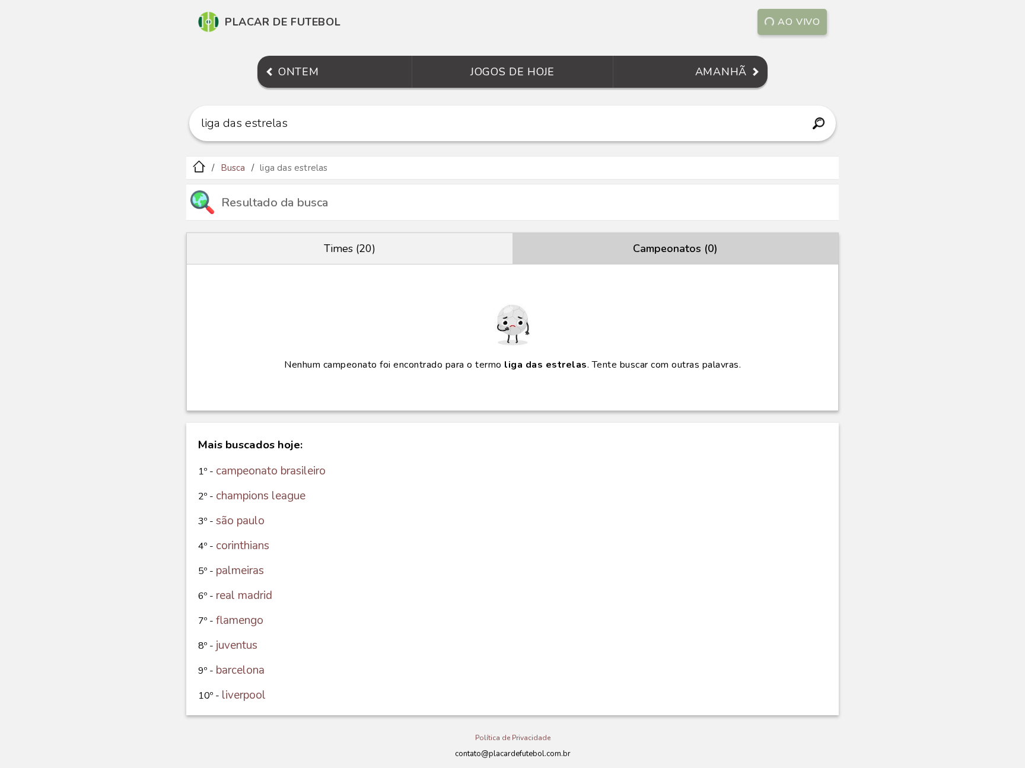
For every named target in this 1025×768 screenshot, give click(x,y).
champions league (260, 495)
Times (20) (349, 248)
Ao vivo (799, 21)
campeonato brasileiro (271, 471)
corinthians (242, 545)
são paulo (240, 520)
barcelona (240, 670)
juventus (236, 645)
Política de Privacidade (512, 737)
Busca (233, 168)
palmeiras (240, 570)
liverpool (244, 695)
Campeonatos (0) (675, 248)
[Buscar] (818, 123)
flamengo (239, 620)
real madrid (244, 595)
